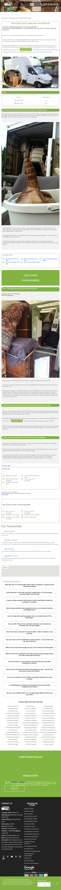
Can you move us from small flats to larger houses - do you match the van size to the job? (29, 640)
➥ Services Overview (30, 839)
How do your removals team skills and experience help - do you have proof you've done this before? (29, 670)
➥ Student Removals (30, 718)
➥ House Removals (48, 706)
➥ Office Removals (13, 708)
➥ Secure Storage (48, 744)
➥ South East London (30, 816)
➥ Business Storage (30, 744)
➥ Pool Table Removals (30, 739)
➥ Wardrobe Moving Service (48, 730)
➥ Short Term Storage (13, 742)
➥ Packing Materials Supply (12, 727)
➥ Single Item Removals (13, 718)
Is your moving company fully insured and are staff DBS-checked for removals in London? (29, 601)
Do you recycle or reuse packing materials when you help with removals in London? (29, 662)
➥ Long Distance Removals (13, 713)
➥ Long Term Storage (30, 742)
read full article (14, 788)
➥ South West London (30, 819)
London (22, 782)
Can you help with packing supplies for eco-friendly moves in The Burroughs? (29, 617)
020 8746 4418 (26, 49)
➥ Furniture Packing (12, 725)
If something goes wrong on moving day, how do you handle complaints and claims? (29, 686)
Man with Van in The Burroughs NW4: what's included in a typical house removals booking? (29, 585)
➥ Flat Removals (30, 706)
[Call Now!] (26, 492)
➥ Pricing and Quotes (30, 846)
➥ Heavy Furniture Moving (48, 727)
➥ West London (28, 809)
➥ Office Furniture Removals (30, 732)
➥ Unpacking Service (48, 725)
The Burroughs (6, 466)
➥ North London (29, 811)
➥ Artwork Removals (48, 734)
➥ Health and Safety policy (32, 851)
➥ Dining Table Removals (12, 732)
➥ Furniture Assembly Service (13, 734)
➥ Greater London (29, 826)
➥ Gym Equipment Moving (48, 737)
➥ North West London (30, 821)
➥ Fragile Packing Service (48, 723)
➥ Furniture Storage (48, 739)
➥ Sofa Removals (12, 730)
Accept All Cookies (44, 884)
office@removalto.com (12, 835)
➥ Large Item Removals (30, 737)
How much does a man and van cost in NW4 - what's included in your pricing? (29, 632)
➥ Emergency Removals (30, 720)
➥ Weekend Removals (13, 720)
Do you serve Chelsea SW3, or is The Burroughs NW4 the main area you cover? (30, 693)
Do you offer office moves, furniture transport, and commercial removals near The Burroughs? (29, 624)
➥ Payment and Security (31, 829)
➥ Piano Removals (30, 711)
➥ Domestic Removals (13, 723)
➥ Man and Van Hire (12, 706)
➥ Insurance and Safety (31, 836)
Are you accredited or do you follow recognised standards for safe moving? (29, 678)
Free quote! (5, 494)
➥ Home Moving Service (48, 720)
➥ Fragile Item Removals (12, 737)
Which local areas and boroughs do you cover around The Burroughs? (30, 647)
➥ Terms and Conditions (31, 863)
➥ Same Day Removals (48, 711)
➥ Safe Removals (12, 739)
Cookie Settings (42, 880)
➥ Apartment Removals (13, 715)
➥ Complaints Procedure (31, 831)
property (14, 782)
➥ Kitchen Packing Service (30, 725)
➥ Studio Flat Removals (30, 715)
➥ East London (28, 814)
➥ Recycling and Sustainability (29, 855)
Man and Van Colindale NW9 (31, 262)
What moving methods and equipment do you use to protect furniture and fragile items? (29, 609)
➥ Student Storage (13, 744)
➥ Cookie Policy (28, 849)
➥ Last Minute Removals (48, 718)
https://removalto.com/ (12, 838)
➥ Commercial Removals (48, 713)
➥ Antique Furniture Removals (30, 734)
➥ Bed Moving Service (30, 730)
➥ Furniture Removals (30, 708)
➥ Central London (29, 824)
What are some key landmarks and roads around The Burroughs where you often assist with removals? (29, 654)
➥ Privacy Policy (29, 861)
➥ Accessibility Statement (31, 834)
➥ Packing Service (48, 708)
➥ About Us (27, 858)
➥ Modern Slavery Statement (29, 842)
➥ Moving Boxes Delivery (30, 727)
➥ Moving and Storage (48, 742)
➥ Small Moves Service (48, 715)
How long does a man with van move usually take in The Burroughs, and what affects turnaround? (29, 593)
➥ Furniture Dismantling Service (48, 732)
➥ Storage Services (13, 711)
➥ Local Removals (30, 713)
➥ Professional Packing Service (30, 723)
